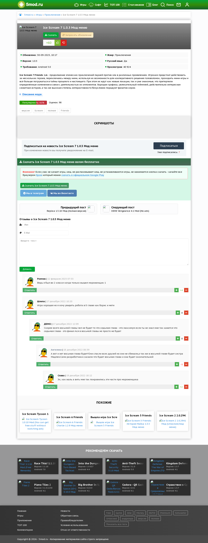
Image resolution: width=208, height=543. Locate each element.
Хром (39, 175)
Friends (65, 110)
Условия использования (74, 525)
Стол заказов (136, 4)
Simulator (180, 512)
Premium (165, 512)
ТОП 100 (115, 4)
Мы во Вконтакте (63, 193)
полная (52, 110)
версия (26, 110)
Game (119, 512)
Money (140, 512)
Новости (65, 510)
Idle (129, 512)
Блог (155, 4)
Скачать (52, 35)
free (108, 512)
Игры (83, 4)
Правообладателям (72, 520)
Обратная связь (70, 515)
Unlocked (111, 518)
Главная (21, 510)
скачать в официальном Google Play (82, 175)
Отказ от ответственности (75, 529)
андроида (127, 518)
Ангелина (56, 349)
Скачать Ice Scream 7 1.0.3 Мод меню (45, 185)
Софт (98, 4)
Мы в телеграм (35, 193)
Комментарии (25, 529)
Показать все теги (116, 524)
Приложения (24, 520)
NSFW (152, 512)
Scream (39, 110)
